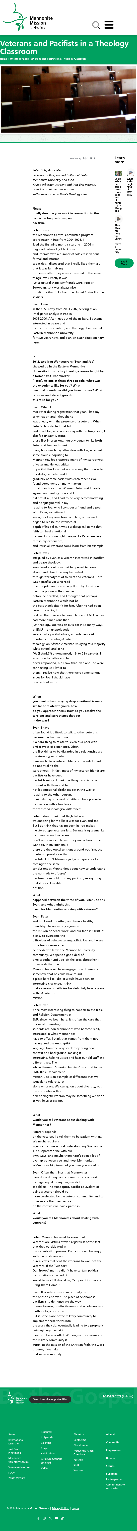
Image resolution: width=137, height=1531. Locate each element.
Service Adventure (19, 1467)
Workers (78, 1470)
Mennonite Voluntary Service (18, 1460)
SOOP (11, 1473)
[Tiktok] (64, 1520)
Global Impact (82, 1445)
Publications (48, 1453)
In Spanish (47, 1437)
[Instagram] (46, 1520)
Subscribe (112, 1474)
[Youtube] (58, 1520)
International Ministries (15, 1442)
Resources (46, 1432)
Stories (110, 1466)
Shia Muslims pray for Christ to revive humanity (118, 239)
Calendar (46, 1443)
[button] (124, 263)
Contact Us (80, 1440)
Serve (11, 1434)
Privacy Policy (60, 1508)
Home (3, 59)
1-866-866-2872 (112, 1396)
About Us (79, 1434)
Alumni (110, 1434)
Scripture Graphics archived (51, 1461)
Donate (110, 1458)
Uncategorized (19, 59)
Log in (75, 1508)
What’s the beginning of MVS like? (130, 187)
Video (44, 1468)
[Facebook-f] (40, 1520)
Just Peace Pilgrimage (14, 1451)
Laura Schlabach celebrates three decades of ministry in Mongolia (118, 195)
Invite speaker (114, 1479)
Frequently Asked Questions (84, 1453)
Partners (78, 1460)
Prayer (44, 1448)
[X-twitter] (52, 1520)
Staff (76, 1465)
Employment (113, 1450)
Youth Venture (16, 1478)
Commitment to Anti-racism (115, 1486)
